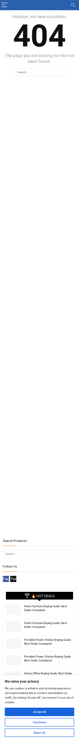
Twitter (13, 579)
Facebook (6, 579)
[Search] (73, 5)
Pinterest (20, 579)
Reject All (39, 732)
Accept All (39, 711)
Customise (39, 722)
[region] (39, 708)
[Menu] (4, 5)
